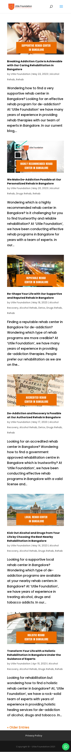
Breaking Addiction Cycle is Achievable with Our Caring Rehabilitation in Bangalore (34, 65)
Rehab (20, 79)
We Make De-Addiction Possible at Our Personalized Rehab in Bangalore (34, 181)
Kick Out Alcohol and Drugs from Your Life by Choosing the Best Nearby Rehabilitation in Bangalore (33, 537)
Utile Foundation (20, 74)
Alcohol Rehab (28, 307)
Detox (41, 307)
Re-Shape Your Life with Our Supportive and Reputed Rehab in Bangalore (34, 296)
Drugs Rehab (24, 193)
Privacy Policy (33, 735)
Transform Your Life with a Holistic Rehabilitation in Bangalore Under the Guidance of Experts (34, 655)
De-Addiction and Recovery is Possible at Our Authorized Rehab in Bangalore (34, 415)
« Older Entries (18, 727)
